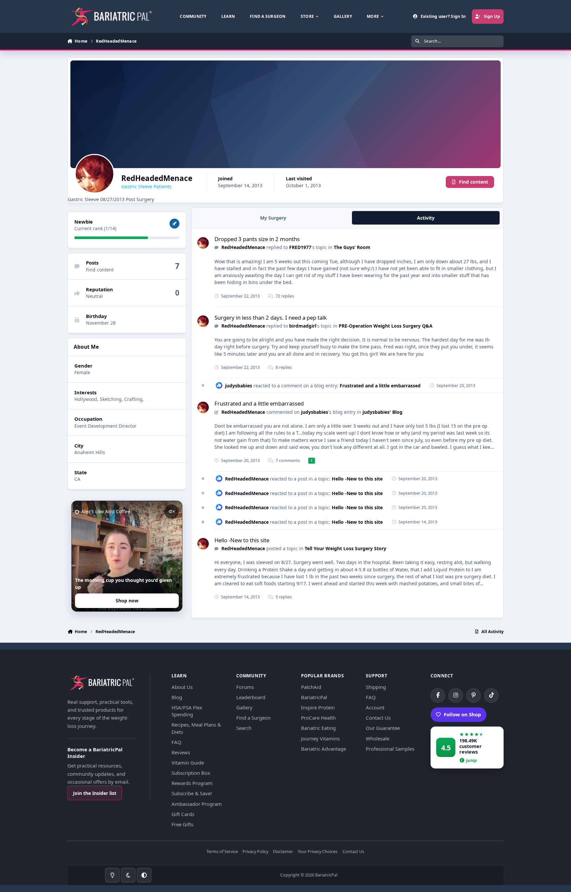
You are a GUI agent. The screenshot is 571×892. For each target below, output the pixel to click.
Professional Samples (390, 748)
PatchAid (311, 687)
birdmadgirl (302, 326)
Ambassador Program (196, 804)
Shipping (376, 687)
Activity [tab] (426, 218)
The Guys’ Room (352, 247)
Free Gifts (182, 824)
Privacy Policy (255, 851)
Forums (245, 687)
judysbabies (238, 385)
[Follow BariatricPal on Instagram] (455, 695)
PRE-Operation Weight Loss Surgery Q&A (386, 326)
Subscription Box (190, 772)
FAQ (176, 742)
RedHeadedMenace (243, 247)
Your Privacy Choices (317, 851)
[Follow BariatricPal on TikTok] (491, 695)
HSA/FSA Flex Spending (186, 711)
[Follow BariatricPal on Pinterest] (473, 695)
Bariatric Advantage (323, 748)
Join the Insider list (94, 793)
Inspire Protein (318, 707)
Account (375, 707)
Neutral (94, 296)
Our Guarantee (383, 728)
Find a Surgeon (253, 717)
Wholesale (377, 738)
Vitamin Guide (187, 762)
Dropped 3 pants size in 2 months (257, 239)
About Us (182, 687)
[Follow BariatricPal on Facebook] (438, 695)
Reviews (180, 752)
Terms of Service (222, 851)
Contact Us (378, 717)
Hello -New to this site (357, 479)
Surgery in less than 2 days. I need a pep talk (270, 317)
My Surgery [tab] (273, 218)
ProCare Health (318, 717)
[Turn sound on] (171, 511)
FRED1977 (300, 247)
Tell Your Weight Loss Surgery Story (345, 548)
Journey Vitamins (320, 738)
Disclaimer (283, 851)
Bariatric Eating (318, 728)
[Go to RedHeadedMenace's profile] (203, 243)
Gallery (244, 707)
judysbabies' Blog (382, 412)
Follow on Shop (462, 714)
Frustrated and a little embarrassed (380, 385)
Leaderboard (250, 697)
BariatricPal (314, 697)
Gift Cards (182, 814)
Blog (176, 697)
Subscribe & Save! (191, 793)
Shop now (127, 600)
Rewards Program (191, 783)
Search (243, 728)
